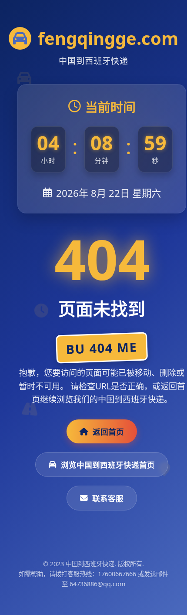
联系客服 (108, 498)
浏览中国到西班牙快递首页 (108, 465)
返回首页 (108, 431)
